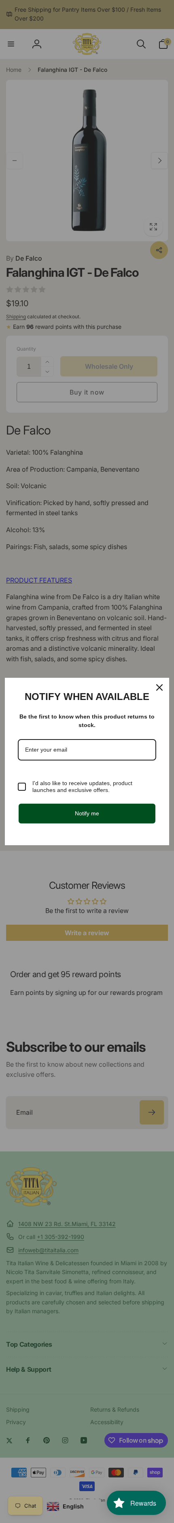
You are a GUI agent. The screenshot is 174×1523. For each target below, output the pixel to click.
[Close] (159, 687)
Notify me (87, 813)
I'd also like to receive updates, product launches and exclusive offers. (82, 786)
